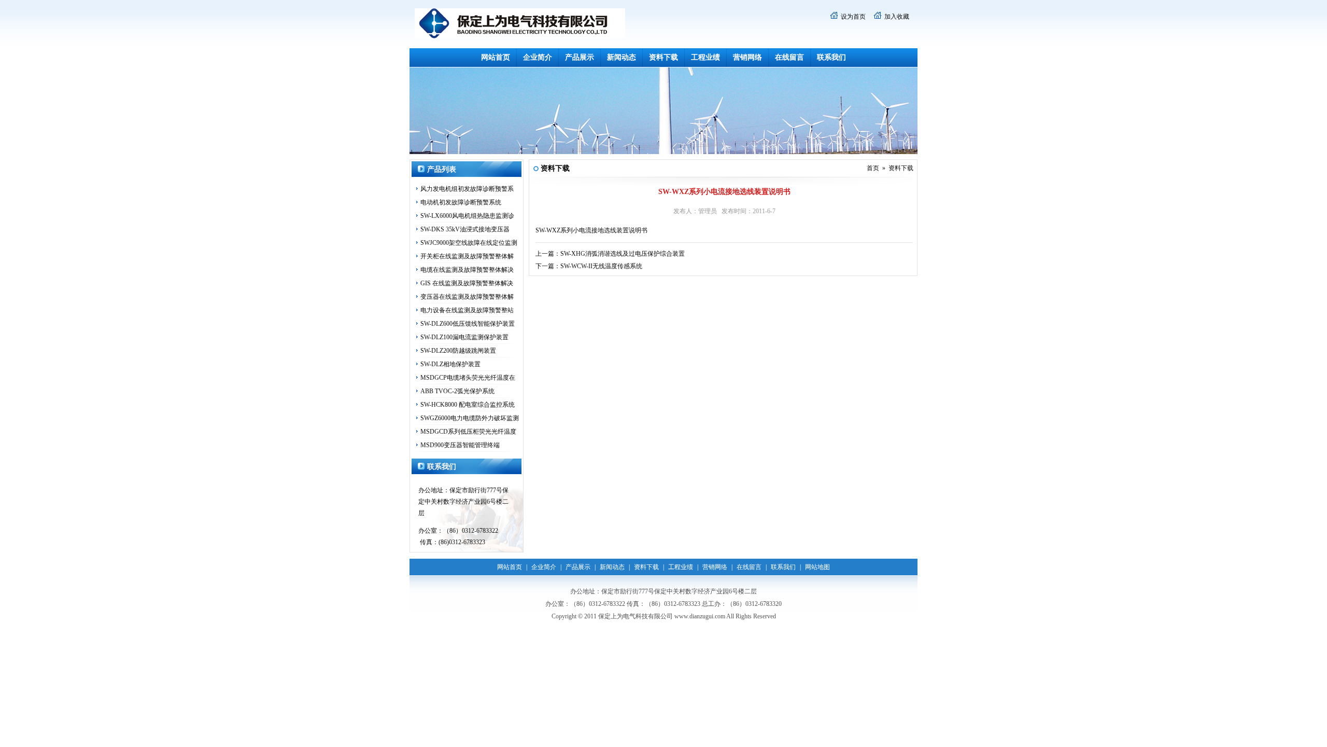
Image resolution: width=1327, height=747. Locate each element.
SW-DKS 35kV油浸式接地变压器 (465, 229)
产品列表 (441, 169)
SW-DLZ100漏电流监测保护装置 (464, 337)
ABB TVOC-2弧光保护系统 (457, 391)
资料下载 (663, 57)
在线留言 (789, 57)
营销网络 (747, 57)
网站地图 (817, 567)
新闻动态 (621, 57)
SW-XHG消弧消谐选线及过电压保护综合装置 (622, 253)
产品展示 (579, 57)
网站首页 (495, 57)
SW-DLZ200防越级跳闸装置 (458, 350)
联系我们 (831, 57)
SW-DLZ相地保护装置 (450, 364)
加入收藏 (896, 16)
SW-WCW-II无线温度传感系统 (601, 266)
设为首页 (853, 16)
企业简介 (537, 57)
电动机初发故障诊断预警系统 (460, 202)
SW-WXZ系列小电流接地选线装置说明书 (591, 230)
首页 (873, 168)
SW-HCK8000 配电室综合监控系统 (467, 404)
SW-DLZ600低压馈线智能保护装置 (467, 323)
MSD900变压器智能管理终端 (460, 445)
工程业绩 (705, 57)
